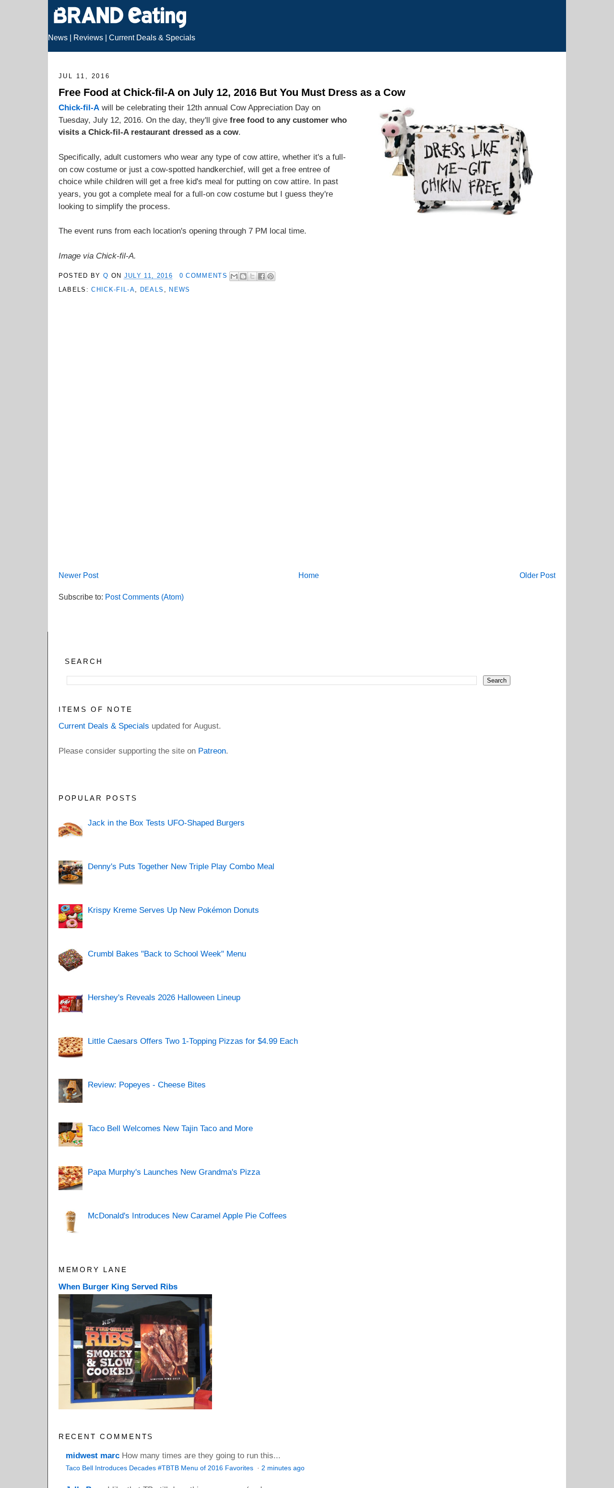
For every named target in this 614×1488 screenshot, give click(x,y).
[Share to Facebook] (261, 276)
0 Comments (203, 275)
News (58, 38)
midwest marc (92, 1455)
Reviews (88, 38)
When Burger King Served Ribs (118, 1286)
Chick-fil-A (79, 107)
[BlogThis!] (243, 276)
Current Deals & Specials (152, 38)
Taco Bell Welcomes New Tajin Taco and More (170, 1128)
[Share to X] (252, 276)
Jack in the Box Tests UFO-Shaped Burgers (166, 822)
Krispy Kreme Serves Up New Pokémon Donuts (173, 910)
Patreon (212, 751)
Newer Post (78, 575)
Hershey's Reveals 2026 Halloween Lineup (164, 997)
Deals (152, 289)
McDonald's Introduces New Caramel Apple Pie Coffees (187, 1215)
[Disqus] (307, 442)
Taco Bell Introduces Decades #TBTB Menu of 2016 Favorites (160, 1468)
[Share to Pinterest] (270, 276)
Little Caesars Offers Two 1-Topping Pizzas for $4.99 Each (193, 1041)
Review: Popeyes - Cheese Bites (147, 1084)
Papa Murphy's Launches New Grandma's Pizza (174, 1172)
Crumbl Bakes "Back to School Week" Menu (167, 953)
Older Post (537, 575)
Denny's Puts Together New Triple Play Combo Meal (181, 866)
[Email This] (234, 276)
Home (308, 575)
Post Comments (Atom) (144, 597)
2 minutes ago (283, 1468)
